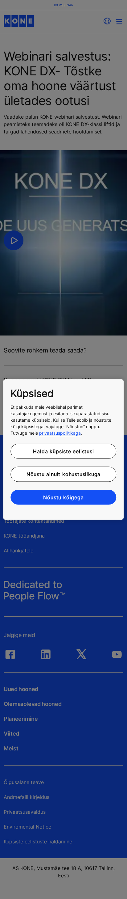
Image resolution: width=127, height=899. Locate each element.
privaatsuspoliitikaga (60, 432)
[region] (63, 449)
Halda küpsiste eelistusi (63, 451)
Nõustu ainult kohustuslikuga (63, 474)
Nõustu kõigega (63, 497)
